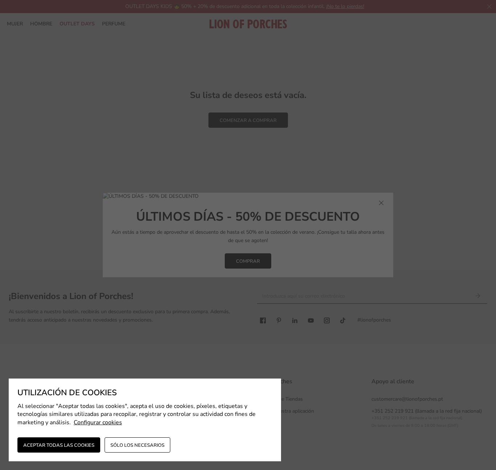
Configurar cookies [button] (98, 422)
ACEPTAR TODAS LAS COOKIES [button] (58, 445)
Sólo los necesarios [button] (137, 445)
